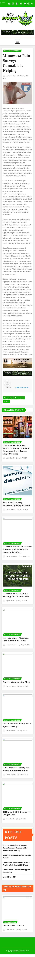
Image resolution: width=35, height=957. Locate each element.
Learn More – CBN (9, 877)
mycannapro (10, 600)
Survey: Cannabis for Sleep (16, 682)
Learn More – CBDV (13, 925)
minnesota (20, 398)
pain (7, 401)
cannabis (8, 398)
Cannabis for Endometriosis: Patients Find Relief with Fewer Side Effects (17, 549)
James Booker (10, 76)
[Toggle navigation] (17, 42)
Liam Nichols (10, 458)
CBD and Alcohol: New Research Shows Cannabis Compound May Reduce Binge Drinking (15, 848)
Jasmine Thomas (11, 556)
